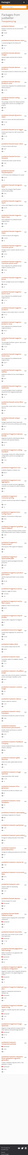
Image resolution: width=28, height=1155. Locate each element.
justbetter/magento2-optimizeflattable (9, 558)
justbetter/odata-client (10, 644)
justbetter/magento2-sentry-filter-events (12, 602)
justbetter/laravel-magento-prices (12, 278)
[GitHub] (26, 1148)
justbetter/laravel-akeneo (11, 898)
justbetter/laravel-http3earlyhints (8, 171)
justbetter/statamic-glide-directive (11, 758)
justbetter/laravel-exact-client (12, 144)
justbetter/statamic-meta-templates (11, 801)
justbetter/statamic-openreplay (13, 812)
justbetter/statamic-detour (11, 699)
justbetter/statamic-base (11, 657)
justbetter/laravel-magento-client (12, 232)
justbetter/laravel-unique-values (11, 419)
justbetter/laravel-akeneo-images (11, 54)
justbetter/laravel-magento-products (12, 309)
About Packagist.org (5, 1147)
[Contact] (19, 1148)
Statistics (3, 1152)
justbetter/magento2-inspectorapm (9, 543)
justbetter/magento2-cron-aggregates (11, 481)
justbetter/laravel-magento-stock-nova (12, 355)
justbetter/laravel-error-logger (12, 129)
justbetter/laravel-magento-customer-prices (12, 246)
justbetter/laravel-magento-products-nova (12, 323)
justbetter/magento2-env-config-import (11, 513)
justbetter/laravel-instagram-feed (12, 186)
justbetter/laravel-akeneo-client (13, 40)
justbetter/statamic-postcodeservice (9, 849)
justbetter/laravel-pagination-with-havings (12, 949)
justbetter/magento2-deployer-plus (13, 988)
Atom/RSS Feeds (4, 1149)
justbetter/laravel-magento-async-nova (12, 216)
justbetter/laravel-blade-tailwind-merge (10, 914)
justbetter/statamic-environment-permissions (11, 727)
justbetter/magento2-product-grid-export (12, 573)
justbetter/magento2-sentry (12, 589)
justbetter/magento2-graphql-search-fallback (12, 527)
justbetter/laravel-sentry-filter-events (13, 403)
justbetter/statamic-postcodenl (13, 835)
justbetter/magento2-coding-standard (12, 451)
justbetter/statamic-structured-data (13, 873)
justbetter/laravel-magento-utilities (12, 371)
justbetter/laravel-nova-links (12, 932)
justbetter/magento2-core (11, 468)
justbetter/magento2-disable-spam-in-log (12, 1006)
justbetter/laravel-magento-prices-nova (12, 293)
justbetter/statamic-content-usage (12, 688)
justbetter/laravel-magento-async (12, 202)
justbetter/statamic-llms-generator (11, 787)
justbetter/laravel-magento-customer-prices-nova (12, 262)
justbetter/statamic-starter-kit (13, 862)
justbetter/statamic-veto (10, 884)
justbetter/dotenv (8, 26)
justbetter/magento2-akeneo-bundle (12, 435)
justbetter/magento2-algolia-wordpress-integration (12, 968)
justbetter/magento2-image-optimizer (12, 1025)
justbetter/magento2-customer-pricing (9, 497)
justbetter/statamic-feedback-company (12, 743)
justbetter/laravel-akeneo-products (11, 68)
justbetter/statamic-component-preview (9, 1043)
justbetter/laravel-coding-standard (11, 98)
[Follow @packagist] (22, 1148)
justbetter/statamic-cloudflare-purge (13, 672)
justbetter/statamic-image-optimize (11, 773)
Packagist (5, 2)
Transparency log (9, 21)
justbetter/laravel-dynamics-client (12, 116)
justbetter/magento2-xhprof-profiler (12, 616)
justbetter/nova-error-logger (12, 630)
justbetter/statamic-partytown (13, 825)
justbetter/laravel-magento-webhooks (12, 387)
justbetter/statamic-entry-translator (11, 712)
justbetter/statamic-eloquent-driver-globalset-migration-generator (12, 1058)
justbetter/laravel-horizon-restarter (11, 157)
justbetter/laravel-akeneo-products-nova (11, 82)
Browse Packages (5, 1154)
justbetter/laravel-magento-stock (12, 339)
